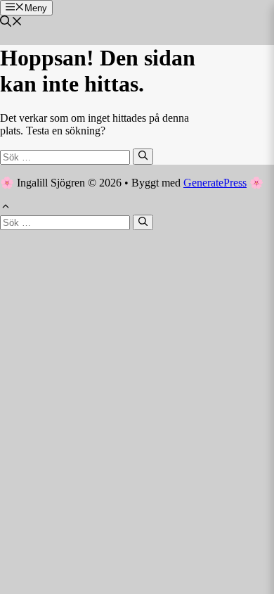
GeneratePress (215, 183)
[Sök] (143, 156)
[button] (11, 23)
